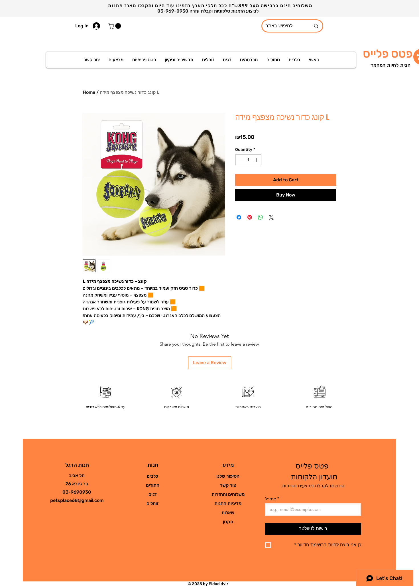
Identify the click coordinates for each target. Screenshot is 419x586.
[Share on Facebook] (238, 217)
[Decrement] (239, 160)
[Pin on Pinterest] (249, 217)
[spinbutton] (248, 160)
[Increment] (257, 160)
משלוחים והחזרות (228, 494)
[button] (115, 26)
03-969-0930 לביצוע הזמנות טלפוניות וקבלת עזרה (208, 11)
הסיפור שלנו (227, 476)
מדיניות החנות (227, 503)
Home (89, 92)
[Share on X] (271, 217)
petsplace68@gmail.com (76, 500)
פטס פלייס (387, 53)
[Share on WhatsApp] (260, 217)
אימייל (272, 498)
